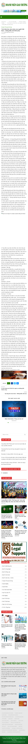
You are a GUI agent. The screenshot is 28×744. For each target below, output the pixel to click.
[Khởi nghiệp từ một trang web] (23, 687)
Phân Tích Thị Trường (14, 604)
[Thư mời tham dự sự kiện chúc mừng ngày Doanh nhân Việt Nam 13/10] (23, 703)
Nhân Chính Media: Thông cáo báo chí (14, 418)
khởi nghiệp (4, 718)
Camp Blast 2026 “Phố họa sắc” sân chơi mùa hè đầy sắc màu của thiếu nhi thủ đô (13, 500)
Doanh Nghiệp (14, 583)
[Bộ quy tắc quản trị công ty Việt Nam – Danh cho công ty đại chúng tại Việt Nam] (21, 525)
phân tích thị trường (6, 728)
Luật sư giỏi (20, 720)
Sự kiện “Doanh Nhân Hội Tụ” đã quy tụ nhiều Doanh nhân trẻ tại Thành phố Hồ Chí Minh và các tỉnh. (20, 627)
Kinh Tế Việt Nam (14, 601)
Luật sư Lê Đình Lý (5, 722)
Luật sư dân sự (13, 720)
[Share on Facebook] (12, 383)
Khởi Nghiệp (14, 595)
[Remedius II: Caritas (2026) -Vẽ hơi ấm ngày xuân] (21, 509)
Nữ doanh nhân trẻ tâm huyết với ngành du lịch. (7, 625)
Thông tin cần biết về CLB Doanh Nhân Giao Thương (6, 645)
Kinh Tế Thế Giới (14, 598)
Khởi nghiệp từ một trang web (8, 685)
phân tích (20, 726)
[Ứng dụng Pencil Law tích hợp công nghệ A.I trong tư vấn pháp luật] (7, 509)
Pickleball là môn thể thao (17, 728)
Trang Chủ (3, 21)
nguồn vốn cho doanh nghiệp (7, 724)
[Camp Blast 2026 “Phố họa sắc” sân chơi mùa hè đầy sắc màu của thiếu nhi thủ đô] (14, 489)
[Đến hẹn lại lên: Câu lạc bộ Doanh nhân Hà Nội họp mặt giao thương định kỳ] (21, 638)
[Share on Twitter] (15, 383)
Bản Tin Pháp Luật (14, 572)
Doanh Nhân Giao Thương (9, 32)
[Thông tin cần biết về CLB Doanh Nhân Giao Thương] (7, 638)
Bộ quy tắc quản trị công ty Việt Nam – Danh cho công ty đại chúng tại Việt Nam (21, 532)
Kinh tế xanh (16, 718)
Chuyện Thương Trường (6, 27)
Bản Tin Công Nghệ (14, 569)
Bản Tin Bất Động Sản (14, 566)
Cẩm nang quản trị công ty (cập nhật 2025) (9, 694)
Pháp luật (4, 726)
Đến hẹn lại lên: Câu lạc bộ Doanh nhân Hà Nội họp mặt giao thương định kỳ (20, 646)
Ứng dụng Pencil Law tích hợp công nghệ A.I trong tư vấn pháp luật (6, 516)
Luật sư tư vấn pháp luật (15, 722)
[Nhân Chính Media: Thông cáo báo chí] (14, 409)
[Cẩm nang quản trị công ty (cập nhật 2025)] (23, 695)
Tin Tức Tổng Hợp (12, 21)
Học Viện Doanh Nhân (14, 589)
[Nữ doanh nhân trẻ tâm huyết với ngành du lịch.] (7, 619)
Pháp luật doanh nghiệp (12, 726)
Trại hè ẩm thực (22, 730)
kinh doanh (10, 718)
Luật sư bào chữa (5, 720)
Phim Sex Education (18, 724)
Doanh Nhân (14, 586)
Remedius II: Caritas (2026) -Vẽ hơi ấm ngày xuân (12, 454)
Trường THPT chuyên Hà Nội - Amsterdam (9, 730)
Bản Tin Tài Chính (14, 574)
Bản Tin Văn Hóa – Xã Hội (14, 577)
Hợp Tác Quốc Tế (14, 592)
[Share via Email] (17, 383)
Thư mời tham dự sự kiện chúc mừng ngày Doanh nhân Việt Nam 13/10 (8, 703)
